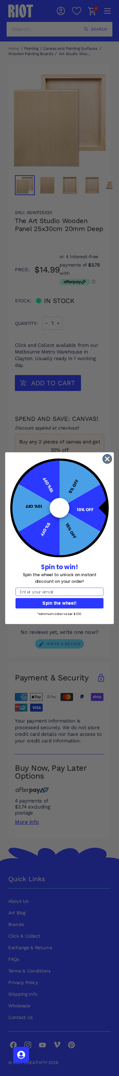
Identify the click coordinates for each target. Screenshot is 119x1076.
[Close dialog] (107, 458)
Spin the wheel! (59, 602)
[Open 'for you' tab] (21, 1055)
